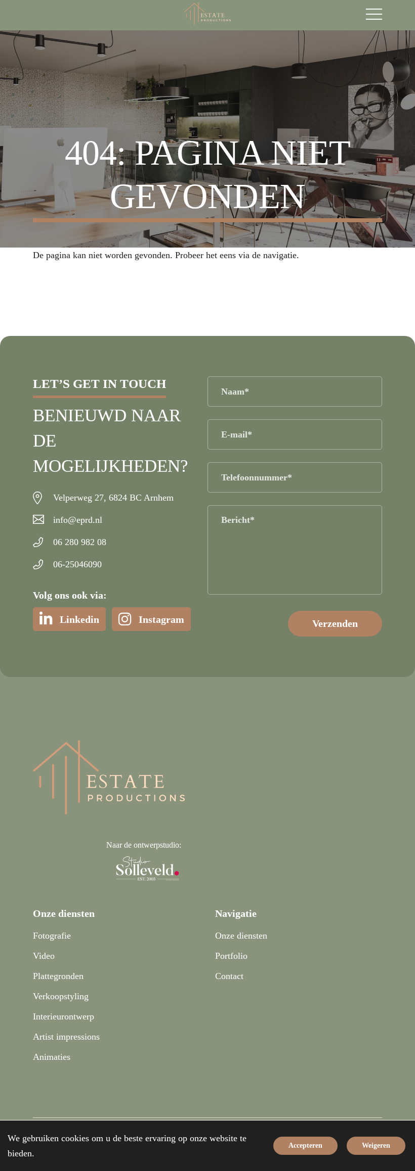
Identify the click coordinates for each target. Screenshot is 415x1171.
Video (44, 956)
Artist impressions (66, 1037)
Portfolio (231, 956)
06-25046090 (77, 564)
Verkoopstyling (61, 996)
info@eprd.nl (77, 520)
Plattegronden (58, 976)
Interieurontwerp (63, 1016)
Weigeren (376, 1145)
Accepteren (305, 1145)
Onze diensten (241, 936)
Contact (229, 976)
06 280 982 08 (79, 542)
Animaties (51, 1057)
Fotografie (52, 936)
